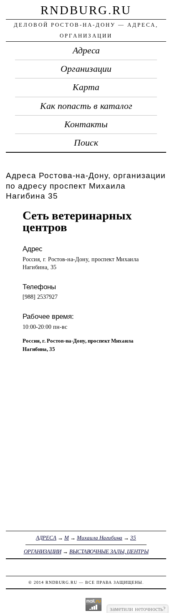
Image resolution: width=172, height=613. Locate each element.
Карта (86, 87)
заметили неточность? (137, 608)
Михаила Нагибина (99, 538)
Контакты (86, 124)
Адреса (86, 50)
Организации (86, 69)
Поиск (86, 143)
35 (133, 538)
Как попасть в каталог (86, 106)
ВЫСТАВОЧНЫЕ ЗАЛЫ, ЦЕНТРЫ (109, 551)
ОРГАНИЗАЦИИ (42, 551)
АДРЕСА (46, 538)
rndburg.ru (86, 10)
